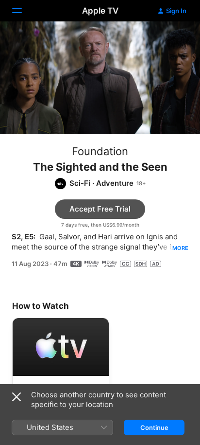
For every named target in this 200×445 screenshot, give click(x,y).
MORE (180, 248)
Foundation (100, 151)
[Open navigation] (22, 10)
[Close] (16, 396)
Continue (154, 427)
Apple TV (100, 11)
